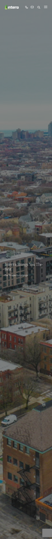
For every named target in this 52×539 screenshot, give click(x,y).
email (32, 7)
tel (26, 7)
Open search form (38, 7)
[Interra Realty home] (12, 7)
